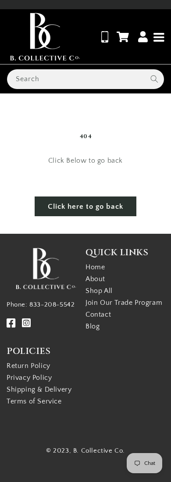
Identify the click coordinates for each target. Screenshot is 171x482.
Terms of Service (34, 401)
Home (95, 267)
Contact (98, 314)
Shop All (99, 291)
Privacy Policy (29, 378)
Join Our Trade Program (124, 303)
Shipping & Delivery (39, 389)
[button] (123, 37)
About (95, 279)
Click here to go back (85, 207)
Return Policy (28, 366)
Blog (93, 326)
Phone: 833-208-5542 (41, 304)
